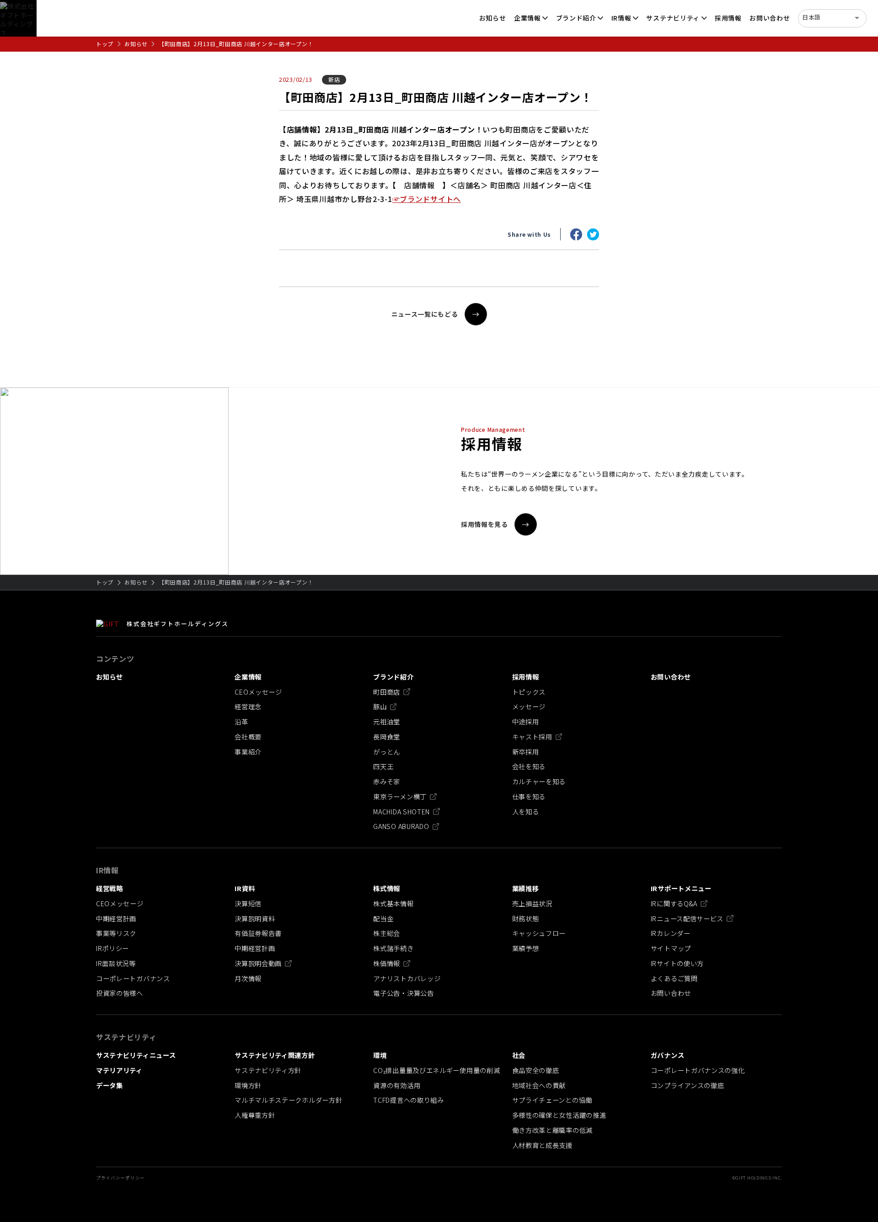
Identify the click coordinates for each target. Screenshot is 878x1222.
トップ (104, 44)
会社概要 (248, 736)
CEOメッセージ (258, 691)
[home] (18, 18)
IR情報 (621, 17)
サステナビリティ (673, 17)
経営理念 (248, 706)
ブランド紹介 (576, 17)
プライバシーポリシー (120, 1178)
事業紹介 (248, 751)
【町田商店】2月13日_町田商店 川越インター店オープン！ (236, 44)
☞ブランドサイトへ (426, 198)
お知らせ (136, 44)
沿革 (241, 721)
